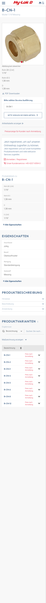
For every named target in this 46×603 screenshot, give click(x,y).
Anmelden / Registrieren (16, 159)
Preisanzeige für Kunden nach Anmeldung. (23, 131)
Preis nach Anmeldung (29, 355)
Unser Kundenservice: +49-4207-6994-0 (23, 163)
